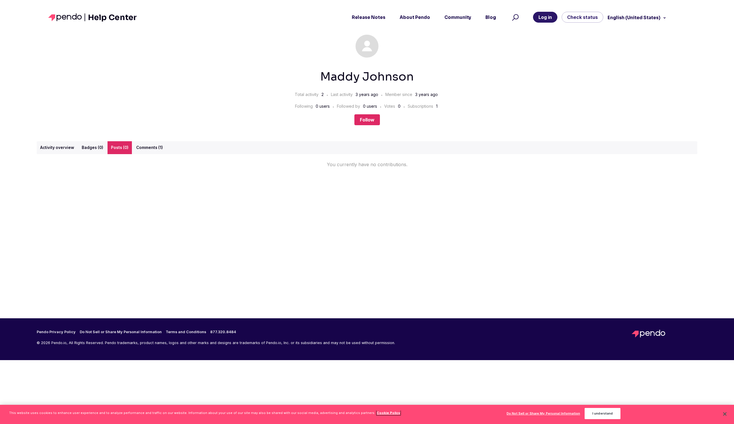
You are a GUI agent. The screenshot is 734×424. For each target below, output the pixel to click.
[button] (514, 17)
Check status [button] (582, 17)
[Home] (66, 17)
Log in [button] (545, 17)
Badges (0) (92, 147)
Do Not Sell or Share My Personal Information (543, 414)
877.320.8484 (223, 332)
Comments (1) (149, 147)
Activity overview (57, 147)
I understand (602, 414)
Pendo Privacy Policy (56, 332)
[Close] (725, 414)
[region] (367, 414)
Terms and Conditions (186, 332)
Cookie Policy (388, 413)
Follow (367, 120)
